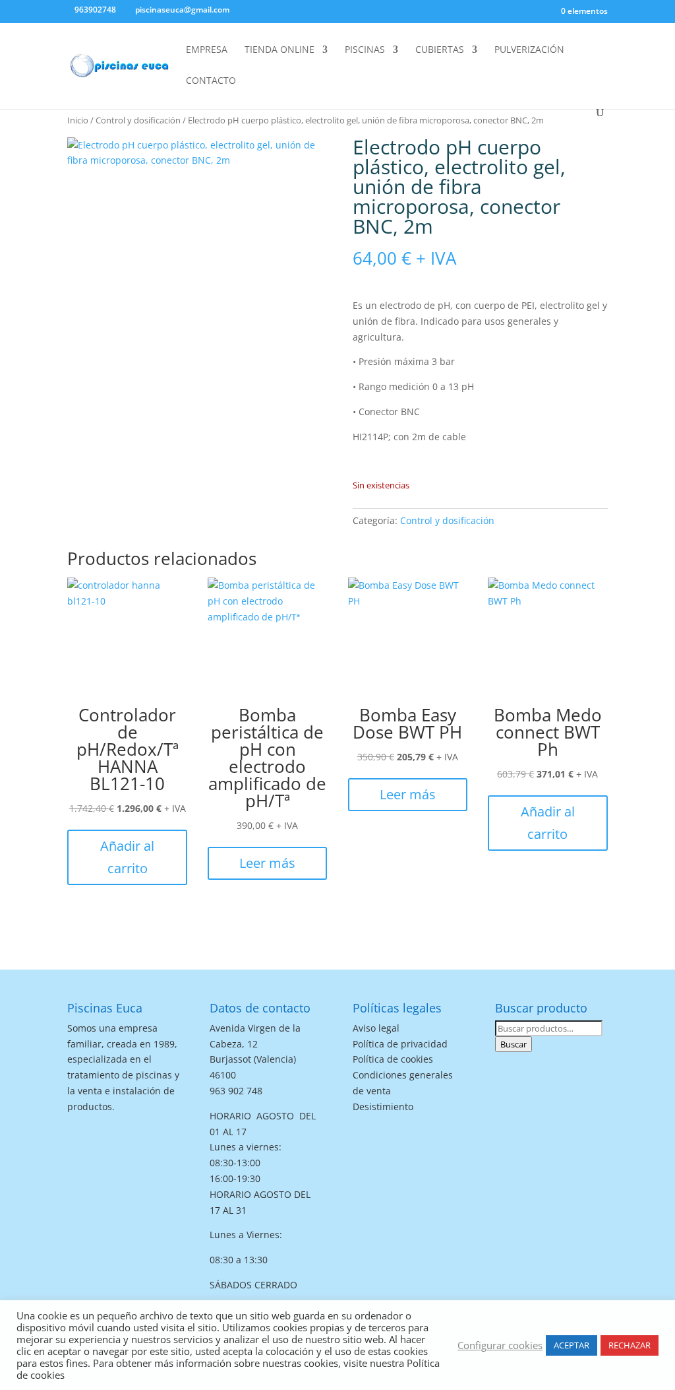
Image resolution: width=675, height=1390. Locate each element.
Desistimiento (383, 1106)
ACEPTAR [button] (571, 1345)
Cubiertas (439, 50)
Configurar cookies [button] (500, 1345)
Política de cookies (393, 1059)
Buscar (513, 1044)
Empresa (206, 50)
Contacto (211, 81)
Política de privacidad (400, 1044)
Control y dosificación (138, 120)
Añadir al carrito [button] (127, 857)
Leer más (267, 863)
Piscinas (365, 50)
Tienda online (279, 50)
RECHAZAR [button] (629, 1345)
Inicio (77, 120)
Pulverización (529, 50)
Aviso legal (376, 1028)
